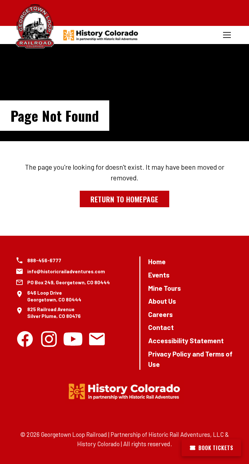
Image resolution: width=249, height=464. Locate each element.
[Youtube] (73, 339)
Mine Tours (164, 288)
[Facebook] (25, 339)
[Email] (97, 339)
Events (159, 275)
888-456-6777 (44, 260)
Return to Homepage (124, 199)
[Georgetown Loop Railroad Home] (35, 27)
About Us (162, 301)
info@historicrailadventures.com (66, 271)
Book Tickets (215, 448)
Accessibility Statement (186, 340)
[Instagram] (49, 339)
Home (157, 261)
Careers (160, 314)
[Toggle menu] (226, 35)
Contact (161, 327)
